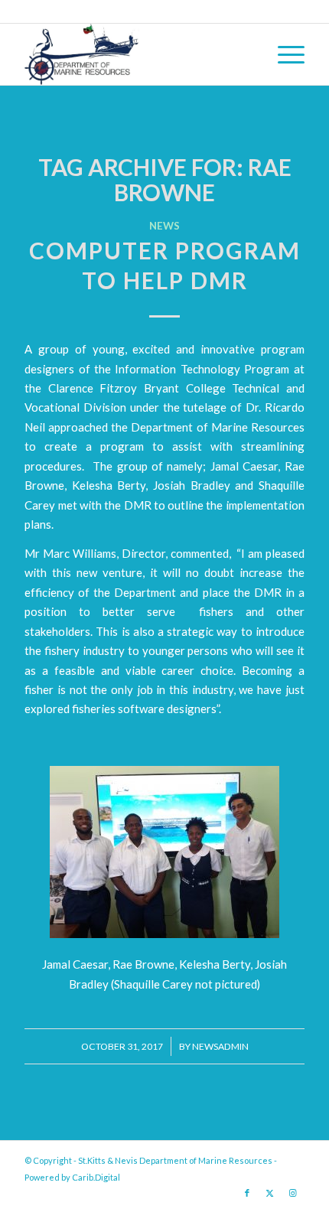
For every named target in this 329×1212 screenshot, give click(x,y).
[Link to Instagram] (293, 1192)
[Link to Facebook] (247, 1192)
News (164, 226)
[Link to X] (270, 1192)
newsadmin (220, 1046)
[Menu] (283, 54)
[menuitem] (283, 54)
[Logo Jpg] (136, 54)
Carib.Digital (96, 1177)
